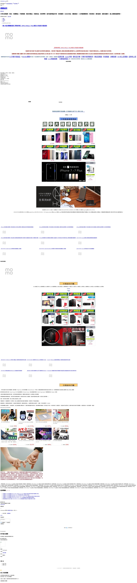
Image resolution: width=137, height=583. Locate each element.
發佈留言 (2, 523)
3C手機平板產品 (14, 57)
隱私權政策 (74, 568)
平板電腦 (106, 57)
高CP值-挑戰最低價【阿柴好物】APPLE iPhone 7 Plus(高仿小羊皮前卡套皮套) (25, 25)
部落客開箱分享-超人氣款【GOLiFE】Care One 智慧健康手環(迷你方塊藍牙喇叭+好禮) (19, 498)
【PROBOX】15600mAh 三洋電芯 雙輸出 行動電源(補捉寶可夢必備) (13, 359)
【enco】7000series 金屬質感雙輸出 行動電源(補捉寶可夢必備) (58, 359)
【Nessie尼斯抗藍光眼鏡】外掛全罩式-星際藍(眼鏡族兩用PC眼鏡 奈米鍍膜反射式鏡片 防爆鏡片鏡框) (20, 237)
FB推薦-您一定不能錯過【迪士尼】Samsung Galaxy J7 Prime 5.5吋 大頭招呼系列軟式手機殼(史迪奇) (21, 496)
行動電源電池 (63, 59)
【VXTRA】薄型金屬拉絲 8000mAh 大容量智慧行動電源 (11, 370)
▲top (1, 515)
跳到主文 (2, 11)
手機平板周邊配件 (87, 57)
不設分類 (9, 16)
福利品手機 (76, 57)
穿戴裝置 (113, 57)
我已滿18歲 (2, 580)
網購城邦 (3, 8)
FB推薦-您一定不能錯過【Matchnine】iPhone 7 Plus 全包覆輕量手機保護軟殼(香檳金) (18, 497)
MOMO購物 (26, 57)
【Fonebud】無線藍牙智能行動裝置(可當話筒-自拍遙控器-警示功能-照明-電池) (61, 370)
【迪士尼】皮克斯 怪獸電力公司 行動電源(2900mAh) (37, 370)
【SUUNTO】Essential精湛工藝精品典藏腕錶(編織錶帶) (86, 237)
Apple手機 (68, 57)
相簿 (3, 18)
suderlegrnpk (2, 504)
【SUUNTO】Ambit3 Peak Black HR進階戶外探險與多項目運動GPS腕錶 (52, 248)
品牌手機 (61, 57)
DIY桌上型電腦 (122, 57)
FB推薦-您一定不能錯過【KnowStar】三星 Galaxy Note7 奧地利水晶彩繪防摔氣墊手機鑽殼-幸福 (21, 493)
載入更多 (2, 517)
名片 (3, 21)
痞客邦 (9, 510)
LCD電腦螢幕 (52, 59)
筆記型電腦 (98, 57)
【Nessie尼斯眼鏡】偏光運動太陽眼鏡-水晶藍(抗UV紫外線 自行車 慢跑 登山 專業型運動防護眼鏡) (57, 237)
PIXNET (60, 568)
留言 (11, 510)
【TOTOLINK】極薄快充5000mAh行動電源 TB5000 (36, 359)
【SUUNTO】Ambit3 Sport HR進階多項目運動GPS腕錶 (11, 248)
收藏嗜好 (8, 513)
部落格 (4, 19)
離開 (6, 580)
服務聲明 (78, 568)
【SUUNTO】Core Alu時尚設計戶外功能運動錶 (85, 248)
